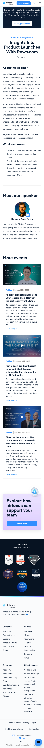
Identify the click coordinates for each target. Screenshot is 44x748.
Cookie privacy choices (14, 729)
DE (20, 741)
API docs (27, 642)
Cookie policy (34, 729)
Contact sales (9, 635)
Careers (6, 639)
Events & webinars (11, 685)
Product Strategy (31, 673)
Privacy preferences (22, 24)
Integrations (28, 639)
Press (5, 650)
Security (27, 646)
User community (10, 677)
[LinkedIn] (20, 738)
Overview (27, 631)
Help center (8, 673)
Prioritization (29, 677)
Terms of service (14, 723)
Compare (27, 654)
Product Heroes (10, 692)
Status (26, 658)
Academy (7, 670)
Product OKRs (29, 670)
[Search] (34, 3)
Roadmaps (28, 694)
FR (24, 741)
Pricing (26, 635)
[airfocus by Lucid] (9, 3)
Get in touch (8, 646)
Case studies (29, 650)
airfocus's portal (10, 642)
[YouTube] (24, 738)
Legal (33, 723)
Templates (7, 688)
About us (7, 631)
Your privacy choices (24, 735)
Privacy (26, 723)
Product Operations (32, 705)
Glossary (7, 696)
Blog (5, 681)
